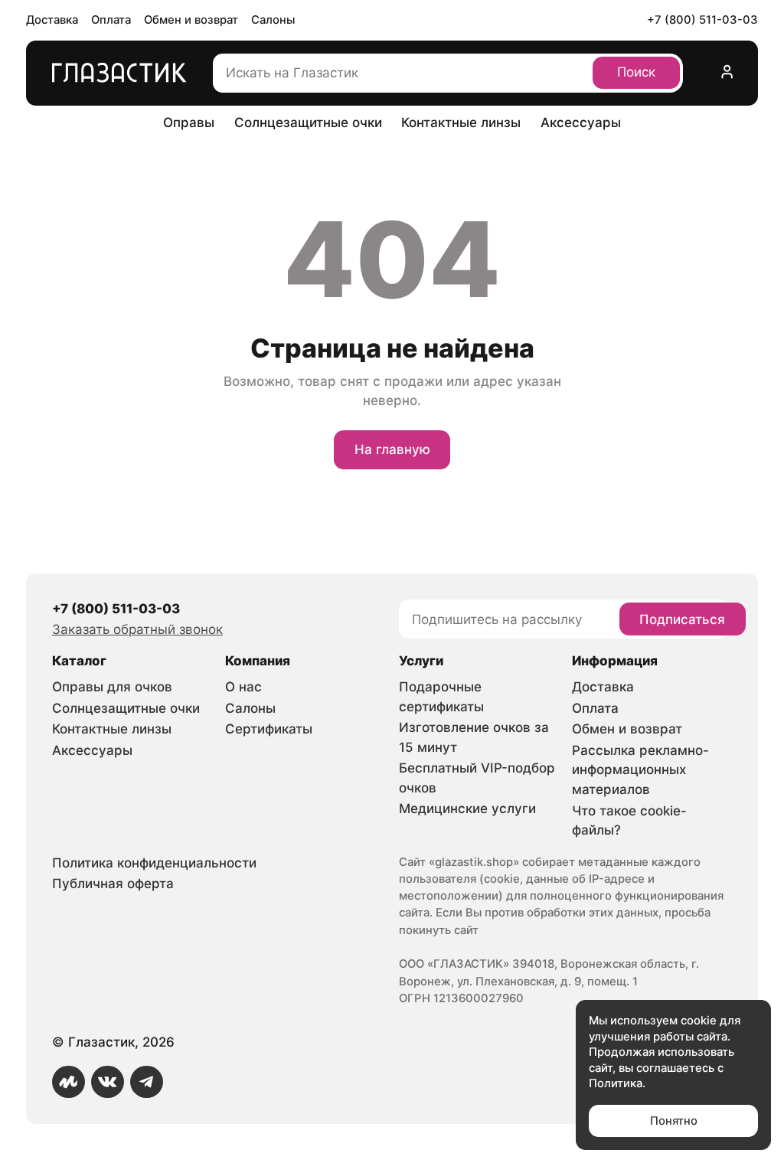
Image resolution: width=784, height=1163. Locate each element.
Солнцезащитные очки (308, 122)
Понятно (673, 1121)
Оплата (111, 20)
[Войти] (727, 73)
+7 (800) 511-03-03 (702, 20)
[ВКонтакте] (107, 1082)
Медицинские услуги (467, 808)
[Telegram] (146, 1082)
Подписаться (682, 619)
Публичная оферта (113, 883)
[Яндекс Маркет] (68, 1082)
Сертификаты (268, 729)
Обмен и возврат (191, 20)
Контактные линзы (461, 122)
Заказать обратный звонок (137, 629)
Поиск (636, 72)
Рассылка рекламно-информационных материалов (640, 770)
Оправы (188, 122)
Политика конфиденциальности (154, 863)
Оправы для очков (112, 686)
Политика (615, 1083)
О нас (243, 686)
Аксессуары (581, 122)
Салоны (273, 20)
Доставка (52, 20)
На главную (392, 449)
